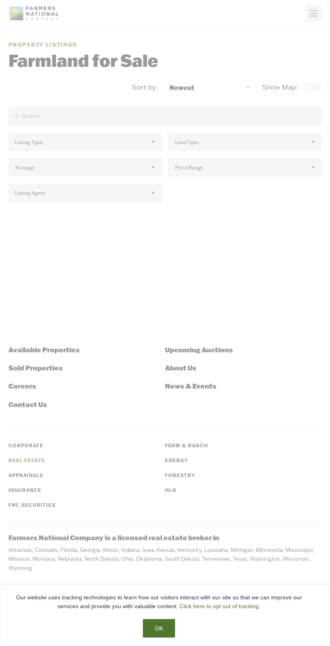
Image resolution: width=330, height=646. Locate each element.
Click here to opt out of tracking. (219, 606)
